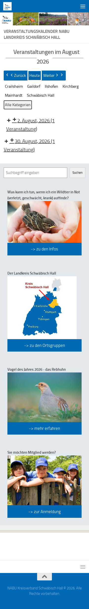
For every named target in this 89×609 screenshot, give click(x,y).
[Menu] (83, 6)
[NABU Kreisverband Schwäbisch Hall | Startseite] (8, 6)
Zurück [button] (20, 75)
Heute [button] (34, 75)
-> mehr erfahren (44, 428)
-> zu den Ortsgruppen (44, 345)
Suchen (77, 172)
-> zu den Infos (44, 248)
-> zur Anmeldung (44, 511)
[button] (14, 86)
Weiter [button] (49, 75)
